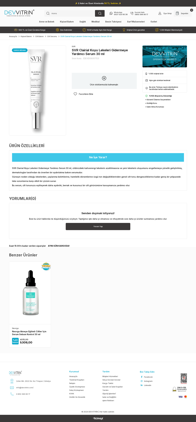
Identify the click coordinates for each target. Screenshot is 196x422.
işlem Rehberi (108, 400)
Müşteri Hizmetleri (110, 376)
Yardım (105, 390)
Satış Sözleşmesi (76, 390)
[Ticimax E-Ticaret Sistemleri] (98, 418)
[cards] (181, 397)
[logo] (19, 373)
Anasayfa (73, 376)
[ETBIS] (182, 378)
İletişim (72, 383)
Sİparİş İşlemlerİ (109, 394)
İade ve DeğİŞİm (109, 397)
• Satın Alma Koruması (154, 107)
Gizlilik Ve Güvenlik (77, 397)
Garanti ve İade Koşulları (112, 387)
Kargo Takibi (107, 383)
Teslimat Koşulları (76, 380)
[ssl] (179, 389)
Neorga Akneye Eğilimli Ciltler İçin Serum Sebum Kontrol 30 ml (29, 333)
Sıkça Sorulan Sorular (111, 380)
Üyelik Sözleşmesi (77, 387)
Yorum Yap (98, 226)
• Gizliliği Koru (151, 103)
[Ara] (100, 13)
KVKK (71, 394)
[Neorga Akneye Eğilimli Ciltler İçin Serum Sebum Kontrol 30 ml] (30, 293)
